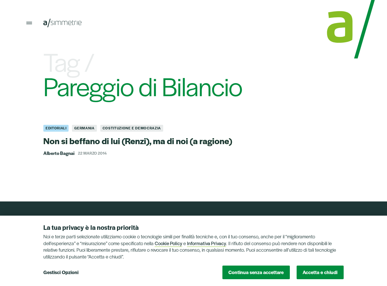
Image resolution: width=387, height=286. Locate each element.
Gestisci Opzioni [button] (60, 272)
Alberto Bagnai (59, 153)
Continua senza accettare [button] (256, 272)
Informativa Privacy (206, 243)
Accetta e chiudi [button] (320, 272)
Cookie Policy (168, 243)
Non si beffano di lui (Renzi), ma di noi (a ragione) (137, 140)
